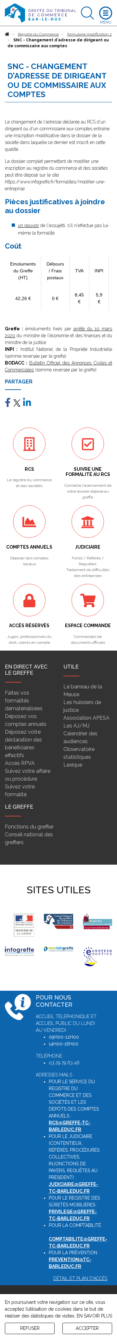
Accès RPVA (20, 763)
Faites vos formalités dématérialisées (24, 701)
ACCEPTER (87, 1328)
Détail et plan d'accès (80, 1278)
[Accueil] (7, 34)
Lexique (72, 765)
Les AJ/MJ (76, 726)
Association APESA (86, 718)
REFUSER (30, 1328)
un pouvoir (28, 225)
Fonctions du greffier (29, 827)
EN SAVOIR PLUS (94, 1315)
